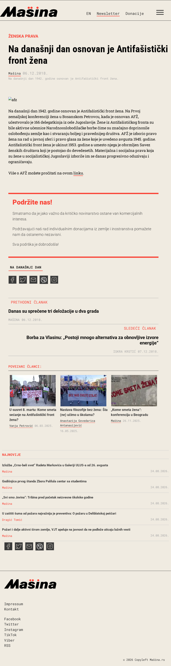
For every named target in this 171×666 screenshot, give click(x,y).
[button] (161, 13)
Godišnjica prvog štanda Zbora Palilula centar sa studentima (44, 481)
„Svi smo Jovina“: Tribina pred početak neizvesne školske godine (47, 497)
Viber (9, 640)
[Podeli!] (54, 282)
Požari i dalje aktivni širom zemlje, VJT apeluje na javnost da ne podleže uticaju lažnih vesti (66, 529)
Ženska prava (23, 36)
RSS (7, 645)
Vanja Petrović (21, 426)
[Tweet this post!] (23, 282)
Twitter (11, 624)
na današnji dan (25, 267)
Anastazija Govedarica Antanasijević (77, 423)
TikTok (10, 634)
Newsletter (108, 13)
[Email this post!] (33, 282)
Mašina (14, 73)
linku (78, 172)
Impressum (13, 603)
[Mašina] (28, 12)
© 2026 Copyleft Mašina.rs (144, 660)
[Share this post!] (12, 282)
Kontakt (11, 609)
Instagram (13, 629)
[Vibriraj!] (44, 282)
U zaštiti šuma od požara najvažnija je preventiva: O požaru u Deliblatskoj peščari (59, 513)
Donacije (135, 13)
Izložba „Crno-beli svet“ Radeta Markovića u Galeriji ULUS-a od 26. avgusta (55, 465)
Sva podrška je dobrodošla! (36, 244)
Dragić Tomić (12, 520)
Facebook (12, 618)
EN (88, 13)
